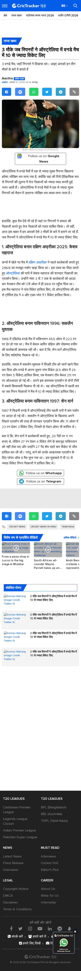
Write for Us (50, 895)
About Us (48, 889)
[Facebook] (6, 92)
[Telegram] (61, 92)
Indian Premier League (19, 830)
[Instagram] (30, 928)
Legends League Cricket (15, 821)
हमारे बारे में (39, 936)
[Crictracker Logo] (29, 6)
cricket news (17, 526)
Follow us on (43, 159)
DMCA (8, 895)
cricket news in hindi (43, 526)
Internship (48, 902)
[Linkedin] (50, 928)
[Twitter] (47, 92)
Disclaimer (10, 902)
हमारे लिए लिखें (31, 943)
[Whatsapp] (33, 92)
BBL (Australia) (51, 814)
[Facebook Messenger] (20, 92)
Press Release (13, 863)
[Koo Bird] (69, 928)
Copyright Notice (15, 889)
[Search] (75, 6)
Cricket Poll (49, 863)
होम (5, 15)
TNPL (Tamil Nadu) (54, 821)
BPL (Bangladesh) (53, 807)
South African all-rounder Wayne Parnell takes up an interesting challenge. (48, 564)
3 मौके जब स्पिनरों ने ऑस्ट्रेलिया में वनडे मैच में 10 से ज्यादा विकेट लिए (53, 598)
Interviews (10, 870)
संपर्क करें (17, 936)
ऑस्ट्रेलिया (13, 273)
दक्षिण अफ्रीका (38, 262)
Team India (68, 526)
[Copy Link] (74, 92)
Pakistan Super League (20, 837)
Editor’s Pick (50, 870)
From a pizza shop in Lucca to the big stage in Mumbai (15, 560)
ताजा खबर (16, 15)
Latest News (12, 856)
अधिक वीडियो (69, 537)
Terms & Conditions (17, 909)
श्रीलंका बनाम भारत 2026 (40, 15)
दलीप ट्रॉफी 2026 (68, 15)
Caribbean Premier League (17, 809)
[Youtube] (40, 928)
